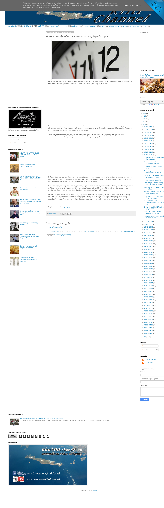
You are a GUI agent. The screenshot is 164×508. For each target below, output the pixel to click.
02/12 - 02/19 (148, 316)
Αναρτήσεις (15, 139)
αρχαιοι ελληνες (135, 26)
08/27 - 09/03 (148, 241)
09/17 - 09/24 (148, 232)
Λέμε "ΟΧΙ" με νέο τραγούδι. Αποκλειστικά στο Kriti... (153, 212)
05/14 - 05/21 (148, 283)
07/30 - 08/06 (148, 252)
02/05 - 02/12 (148, 319)
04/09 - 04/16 (148, 294)
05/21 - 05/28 (148, 280)
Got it (138, 5)
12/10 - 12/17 (148, 135)
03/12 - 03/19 (148, 305)
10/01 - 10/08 (148, 227)
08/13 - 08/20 (148, 246)
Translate (156, 105)
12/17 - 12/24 (148, 132)
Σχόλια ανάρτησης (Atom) (62, 235)
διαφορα (26, 26)
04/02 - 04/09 (148, 297)
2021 (144, 113)
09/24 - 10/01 (148, 230)
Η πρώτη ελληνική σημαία (152, 180)
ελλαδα (12, 26)
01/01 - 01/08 (148, 333)
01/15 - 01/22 (148, 328)
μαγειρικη (54, 26)
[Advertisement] (90, 108)
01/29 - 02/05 (148, 322)
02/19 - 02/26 (148, 314)
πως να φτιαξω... (89, 26)
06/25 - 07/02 (148, 266)
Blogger (94, 490)
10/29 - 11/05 (148, 152)
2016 (144, 337)
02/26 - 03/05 (148, 311)
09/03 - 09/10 (148, 238)
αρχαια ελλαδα (114, 26)
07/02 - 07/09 (148, 263)
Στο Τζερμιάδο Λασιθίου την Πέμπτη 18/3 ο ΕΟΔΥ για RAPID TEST (30, 178)
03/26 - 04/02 (148, 300)
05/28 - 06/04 (148, 277)
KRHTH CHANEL (150, 359)
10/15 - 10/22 (148, 221)
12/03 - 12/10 (148, 138)
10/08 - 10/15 (148, 224)
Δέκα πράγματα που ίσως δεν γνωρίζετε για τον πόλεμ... (153, 171)
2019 (144, 119)
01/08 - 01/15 (148, 330)
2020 (144, 116)
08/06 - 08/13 (148, 249)
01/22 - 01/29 (148, 325)
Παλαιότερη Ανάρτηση (128, 231)
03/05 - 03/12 (148, 308)
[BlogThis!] (63, 214)
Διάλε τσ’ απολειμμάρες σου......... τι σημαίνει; (27, 165)
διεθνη (40, 26)
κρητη (65, 26)
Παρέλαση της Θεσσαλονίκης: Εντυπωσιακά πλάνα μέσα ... (154, 183)
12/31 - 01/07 (148, 127)
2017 (144, 124)
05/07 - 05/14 (148, 286)
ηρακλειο (103, 26)
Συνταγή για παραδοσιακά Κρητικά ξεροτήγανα (28, 247)
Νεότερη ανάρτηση (52, 231)
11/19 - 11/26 (148, 144)
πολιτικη (75, 26)
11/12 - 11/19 (148, 146)
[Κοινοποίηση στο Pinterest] (70, 214)
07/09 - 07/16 (148, 260)
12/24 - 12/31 (148, 130)
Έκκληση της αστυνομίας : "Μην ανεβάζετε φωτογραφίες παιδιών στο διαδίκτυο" (30, 201)
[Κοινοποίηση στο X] (66, 214)
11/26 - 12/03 (148, 141)
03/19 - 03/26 (148, 302)
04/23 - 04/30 (148, 291)
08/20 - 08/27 (148, 244)
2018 (144, 122)
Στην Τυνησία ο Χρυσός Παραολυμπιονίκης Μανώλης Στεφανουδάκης (29, 236)
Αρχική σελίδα (89, 231)
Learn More (129, 5)
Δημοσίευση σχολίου (55, 227)
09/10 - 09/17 (148, 235)
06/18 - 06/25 (148, 269)
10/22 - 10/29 (148, 155)
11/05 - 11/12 (148, 149)
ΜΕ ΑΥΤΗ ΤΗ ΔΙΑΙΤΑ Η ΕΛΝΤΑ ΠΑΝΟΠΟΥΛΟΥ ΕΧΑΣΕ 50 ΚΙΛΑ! (29, 154)
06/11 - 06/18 (148, 272)
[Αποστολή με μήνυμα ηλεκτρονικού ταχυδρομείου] (61, 214)
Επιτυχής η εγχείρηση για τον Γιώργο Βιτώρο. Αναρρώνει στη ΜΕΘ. (30, 212)
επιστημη (145, 26)
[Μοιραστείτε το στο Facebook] (68, 214)
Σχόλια (13, 142)
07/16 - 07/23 (148, 258)
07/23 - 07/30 (148, 255)
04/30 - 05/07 (148, 288)
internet (124, 26)
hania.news (66, 208)
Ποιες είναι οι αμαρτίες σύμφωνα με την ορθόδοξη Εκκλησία (28, 259)
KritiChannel (149, 362)
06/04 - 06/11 (148, 274)
